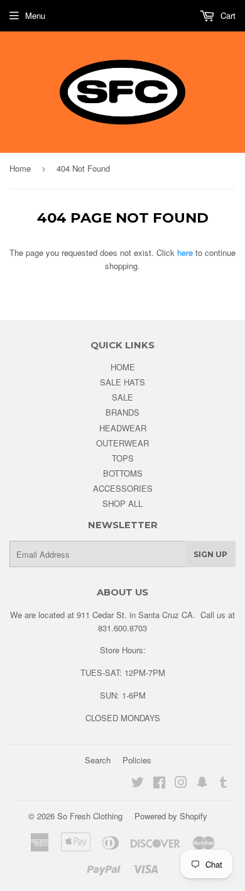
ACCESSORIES (123, 488)
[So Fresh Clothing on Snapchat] (202, 784)
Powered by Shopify (170, 816)
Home (20, 168)
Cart (227, 15)
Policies (136, 760)
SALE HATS (122, 382)
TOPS (123, 458)
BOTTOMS (123, 473)
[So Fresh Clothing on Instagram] (181, 784)
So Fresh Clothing (89, 816)
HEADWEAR (122, 428)
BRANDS (122, 412)
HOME (123, 367)
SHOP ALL (122, 503)
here (185, 252)
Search (98, 760)
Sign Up (210, 554)
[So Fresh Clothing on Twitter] (137, 784)
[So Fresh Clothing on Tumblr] (223, 784)
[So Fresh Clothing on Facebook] (159, 784)
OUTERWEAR (122, 443)
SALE (122, 397)
